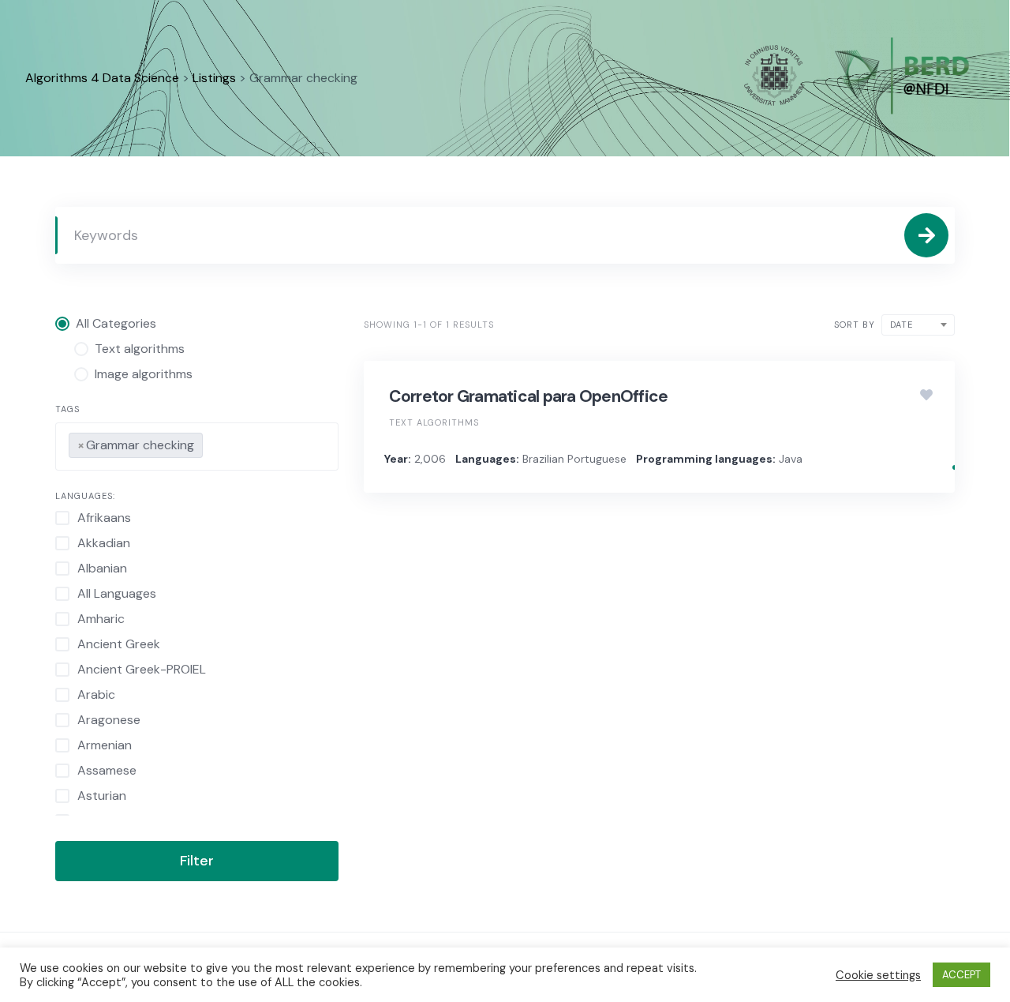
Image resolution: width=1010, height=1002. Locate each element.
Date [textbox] (901, 324)
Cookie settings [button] (878, 975)
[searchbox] (211, 442)
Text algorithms (434, 422)
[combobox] (197, 446)
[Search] (926, 235)
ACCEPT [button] (961, 974)
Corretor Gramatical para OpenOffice (528, 396)
